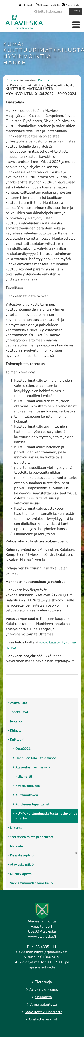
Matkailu (16, 846)
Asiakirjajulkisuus (43, 989)
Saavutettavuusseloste (43, 1011)
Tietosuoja (43, 981)
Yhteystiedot (72, 5)
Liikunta (16, 828)
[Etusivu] (24, 22)
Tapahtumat (19, 712)
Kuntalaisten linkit (50, 5)
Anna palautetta (43, 1004)
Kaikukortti (23, 776)
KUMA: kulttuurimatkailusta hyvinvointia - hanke (46, 816)
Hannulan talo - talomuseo (35, 758)
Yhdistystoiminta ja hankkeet (31, 837)
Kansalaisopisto (22, 855)
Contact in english (43, 1019)
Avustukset (18, 703)
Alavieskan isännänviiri (32, 767)
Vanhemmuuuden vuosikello (31, 883)
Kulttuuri (17, 739)
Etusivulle (27, 5)
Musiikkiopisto (21, 874)
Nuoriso (16, 721)
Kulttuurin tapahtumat (32, 804)
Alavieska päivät (22, 864)
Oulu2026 (23, 749)
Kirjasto (16, 730)
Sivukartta (43, 996)
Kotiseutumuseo (27, 786)
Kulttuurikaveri (26, 795)
